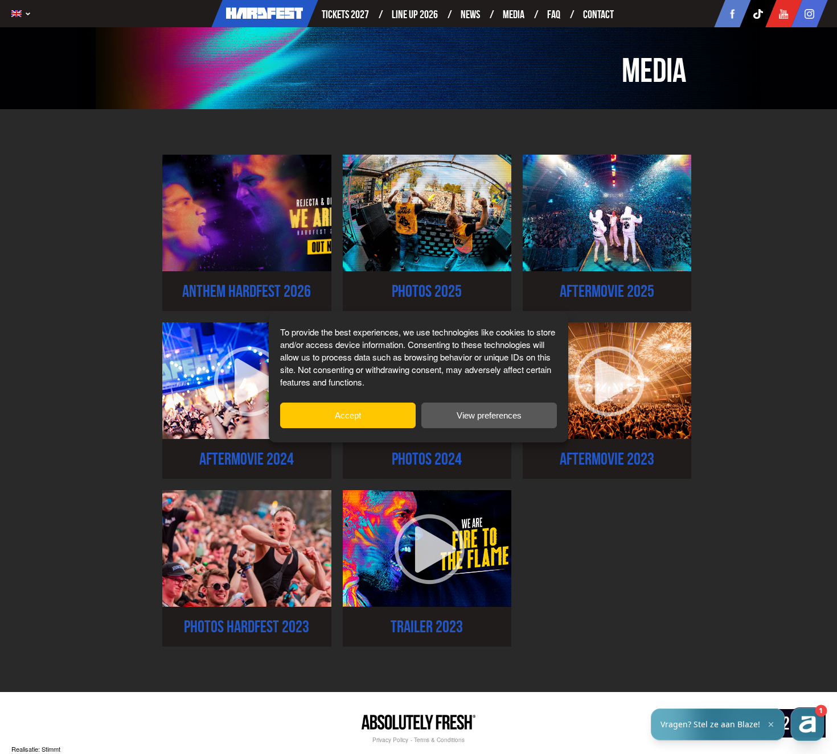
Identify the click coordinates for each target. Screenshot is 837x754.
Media (513, 14)
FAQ (553, 14)
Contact (598, 14)
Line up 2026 (415, 14)
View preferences (489, 415)
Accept (348, 415)
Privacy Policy (390, 740)
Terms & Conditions (439, 740)
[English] (23, 13)
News (470, 14)
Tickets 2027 (345, 14)
